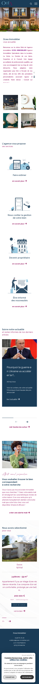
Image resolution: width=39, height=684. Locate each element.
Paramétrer (10, 677)
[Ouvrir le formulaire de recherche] (31, 4)
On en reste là (27, 655)
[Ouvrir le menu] (36, 3)
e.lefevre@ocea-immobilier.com (19, 640)
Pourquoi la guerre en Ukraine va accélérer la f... (19, 371)
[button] (27, 422)
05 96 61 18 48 (19, 638)
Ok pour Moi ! (27, 677)
